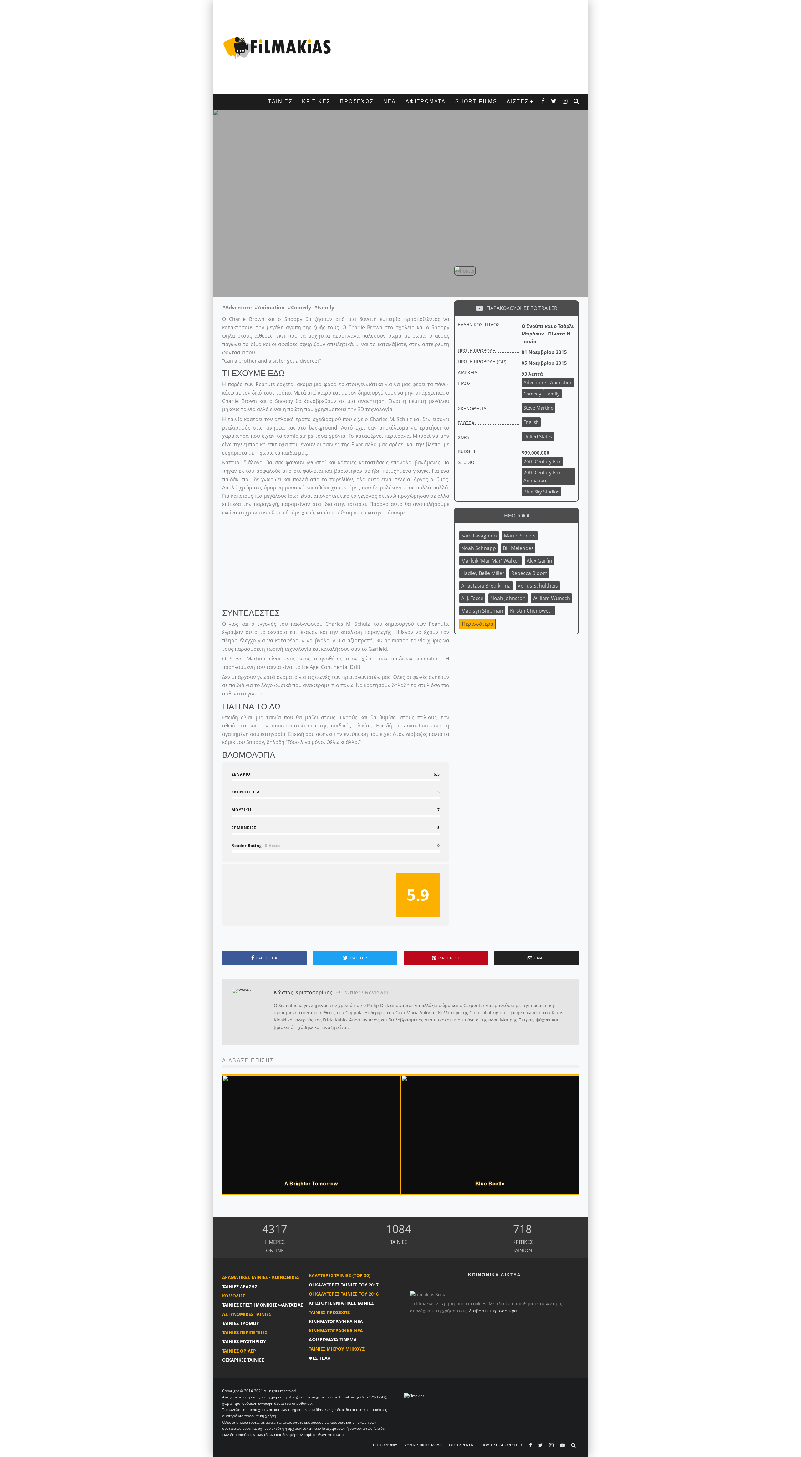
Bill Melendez (518, 548)
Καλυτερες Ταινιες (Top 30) (339, 1275)
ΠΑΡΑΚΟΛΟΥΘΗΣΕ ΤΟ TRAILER (522, 308)
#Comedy (299, 307)
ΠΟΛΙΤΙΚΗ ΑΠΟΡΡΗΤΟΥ (502, 1445)
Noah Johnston (508, 598)
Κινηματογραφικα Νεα (336, 1321)
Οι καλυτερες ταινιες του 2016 (344, 1294)
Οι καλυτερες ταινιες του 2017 (344, 1285)
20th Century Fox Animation (542, 476)
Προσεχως (357, 101)
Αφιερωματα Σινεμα (333, 1339)
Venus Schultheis (538, 585)
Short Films (476, 101)
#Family (324, 307)
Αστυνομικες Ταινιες (246, 1314)
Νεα (389, 101)
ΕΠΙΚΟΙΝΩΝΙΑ (385, 1445)
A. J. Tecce (472, 598)
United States (537, 436)
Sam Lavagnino (479, 535)
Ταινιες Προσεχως (329, 1312)
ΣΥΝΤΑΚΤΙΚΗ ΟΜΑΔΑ (423, 1445)
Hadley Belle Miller (482, 573)
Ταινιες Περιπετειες (244, 1332)
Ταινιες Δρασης (239, 1287)
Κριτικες (316, 101)
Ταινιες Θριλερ (239, 1351)
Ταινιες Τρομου (240, 1323)
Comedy (532, 393)
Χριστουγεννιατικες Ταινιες (341, 1303)
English (531, 422)
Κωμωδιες (233, 1296)
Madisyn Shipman (482, 610)
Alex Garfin (539, 560)
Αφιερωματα (426, 101)
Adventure (534, 382)
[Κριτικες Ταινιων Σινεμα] (414, 1395)
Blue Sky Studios (541, 491)
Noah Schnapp (478, 548)
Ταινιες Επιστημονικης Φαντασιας (262, 1305)
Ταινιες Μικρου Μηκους (337, 1349)
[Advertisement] (458, 47)
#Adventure (237, 307)
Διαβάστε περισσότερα (493, 1311)
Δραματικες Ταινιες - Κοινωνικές (260, 1277)
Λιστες (517, 101)
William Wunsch (551, 598)
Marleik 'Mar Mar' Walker (490, 560)
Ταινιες (280, 101)
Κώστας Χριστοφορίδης (348, 283)
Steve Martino (291, 283)
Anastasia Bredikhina (486, 585)
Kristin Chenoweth (532, 610)
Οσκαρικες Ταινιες (243, 1360)
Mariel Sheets (520, 535)
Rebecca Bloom (529, 573)
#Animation (270, 307)
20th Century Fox (542, 461)
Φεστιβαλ (319, 1358)
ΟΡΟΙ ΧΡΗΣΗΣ (461, 1445)
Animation (561, 382)
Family (552, 393)
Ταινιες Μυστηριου (244, 1341)
